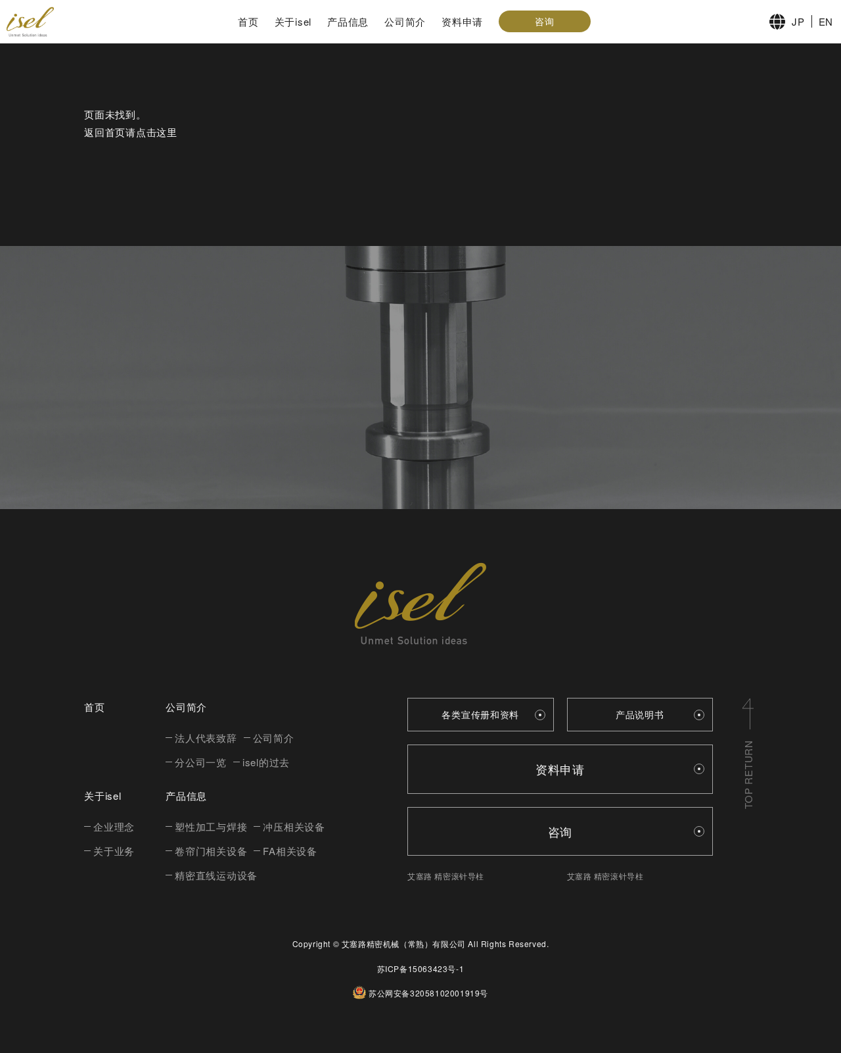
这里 (166, 132)
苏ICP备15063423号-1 (421, 968)
